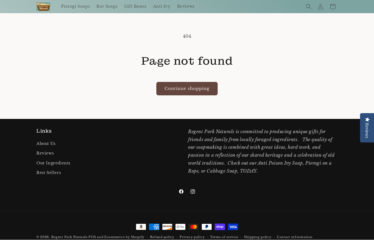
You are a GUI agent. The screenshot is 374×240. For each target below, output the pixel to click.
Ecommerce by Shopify (124, 237)
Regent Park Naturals (69, 237)
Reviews (45, 153)
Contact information (294, 237)
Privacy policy (192, 237)
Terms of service (224, 237)
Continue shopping (187, 88)
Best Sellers (48, 172)
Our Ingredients (53, 163)
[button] (309, 7)
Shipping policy (258, 237)
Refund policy (162, 237)
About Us (46, 143)
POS (92, 237)
